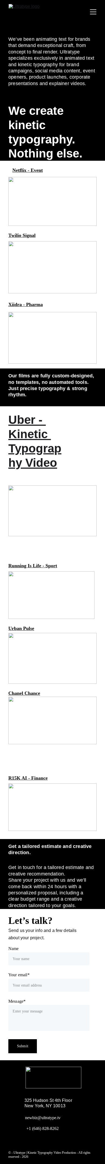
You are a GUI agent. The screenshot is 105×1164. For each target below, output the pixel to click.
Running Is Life (24, 565)
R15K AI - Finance (28, 778)
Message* (17, 1001)
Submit (22, 1046)
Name (13, 948)
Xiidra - (17, 304)
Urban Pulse (21, 628)
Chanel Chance (24, 693)
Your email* (19, 974)
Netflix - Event (27, 170)
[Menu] (93, 11)
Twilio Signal (22, 235)
